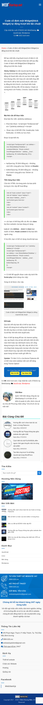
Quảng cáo (7, 672)
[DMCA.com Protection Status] (21, 696)
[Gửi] (39, 473)
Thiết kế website (9, 660)
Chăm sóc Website (10, 664)
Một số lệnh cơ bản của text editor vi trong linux (23, 516)
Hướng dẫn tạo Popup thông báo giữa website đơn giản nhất (24, 531)
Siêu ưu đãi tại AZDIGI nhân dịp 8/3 (19, 523)
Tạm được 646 (26, 373)
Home (4, 48)
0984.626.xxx (8, 639)
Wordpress (26, 33)
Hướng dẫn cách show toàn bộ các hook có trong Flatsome (24, 510)
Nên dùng (5, 559)
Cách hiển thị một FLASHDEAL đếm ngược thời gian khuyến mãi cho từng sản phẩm (26, 443)
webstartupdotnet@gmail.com (14, 643)
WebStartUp (10, 686)
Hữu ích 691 (15, 373)
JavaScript (17, 33)
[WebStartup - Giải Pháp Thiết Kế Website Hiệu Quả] (12, 4)
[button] (40, 4)
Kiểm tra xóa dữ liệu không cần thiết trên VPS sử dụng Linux (24, 538)
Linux (3, 556)
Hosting (5, 668)
